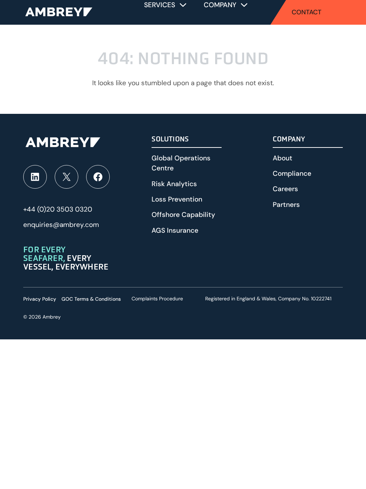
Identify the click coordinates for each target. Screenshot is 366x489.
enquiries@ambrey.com (61, 224)
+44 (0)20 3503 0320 (57, 209)
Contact (306, 12)
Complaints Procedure (157, 298)
